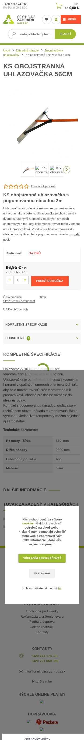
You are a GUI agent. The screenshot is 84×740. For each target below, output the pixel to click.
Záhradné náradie (27, 50)
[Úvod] (19, 19)
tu (59, 588)
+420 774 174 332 (15, 4)
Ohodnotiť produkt (43, 186)
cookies (28, 523)
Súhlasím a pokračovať (42, 558)
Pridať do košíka (49, 281)
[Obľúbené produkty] (46, 19)
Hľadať (65, 34)
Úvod (6, 50)
